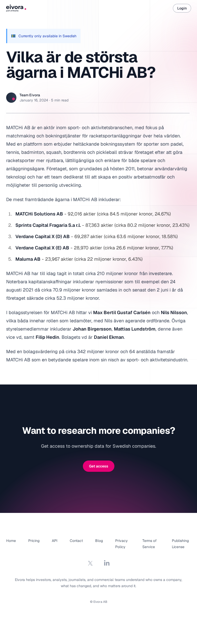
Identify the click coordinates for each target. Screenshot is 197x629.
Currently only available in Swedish (47, 36)
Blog (99, 540)
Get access (98, 466)
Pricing (34, 540)
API (54, 540)
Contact (76, 540)
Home (11, 540)
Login (182, 8)
